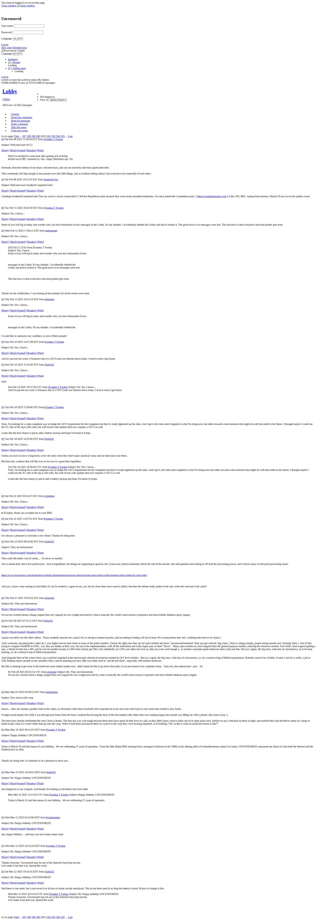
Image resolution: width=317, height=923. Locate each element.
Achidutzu (49, 496)
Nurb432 (49, 364)
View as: (44, 99)
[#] (2, 139)
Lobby (9, 91)
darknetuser (51, 230)
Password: (6, 32)
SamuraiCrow (51, 179)
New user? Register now (14, 47)
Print (40, 150)
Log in (4, 44)
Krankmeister (53, 817)
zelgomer (49, 299)
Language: (6, 38)
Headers (31, 150)
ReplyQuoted (18, 150)
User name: (7, 25)
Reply (5, 150)
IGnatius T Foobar (53, 139)
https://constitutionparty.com (211, 196)
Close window (9, 5)
